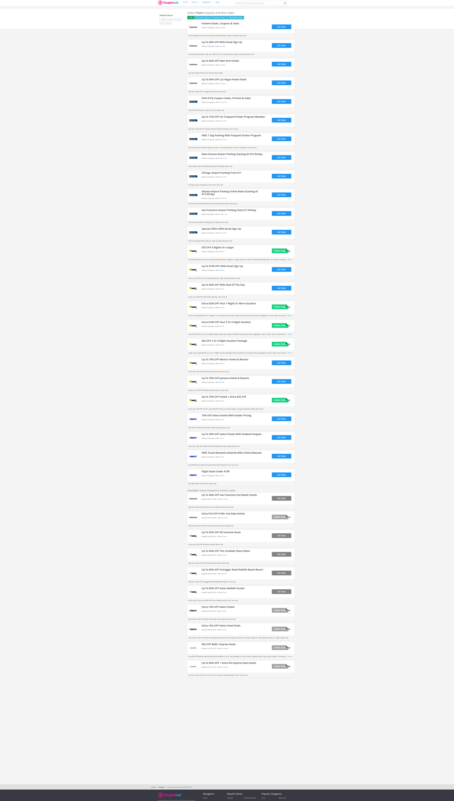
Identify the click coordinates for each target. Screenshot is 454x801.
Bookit (170, 19)
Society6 (230, 798)
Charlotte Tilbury (250, 798)
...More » (289, 259)
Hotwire (168, 23)
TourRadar (163, 19)
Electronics (282, 798)
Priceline (225, 648)
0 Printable (235, 18)
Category (161, 787)
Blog (217, 2)
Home (185, 2)
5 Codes (219, 18)
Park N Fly (178, 19)
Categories (206, 2)
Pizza (263, 798)
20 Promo (203, 18)
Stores (194, 2)
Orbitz (162, 23)
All (191, 18)
